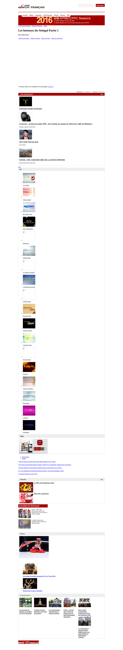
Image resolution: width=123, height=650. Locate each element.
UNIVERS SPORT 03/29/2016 (30, 109)
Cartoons (25, 418)
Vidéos (31, 15)
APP (68, 15)
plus (102, 94)
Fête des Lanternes (41, 494)
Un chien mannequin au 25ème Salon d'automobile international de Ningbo (47, 561)
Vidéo (45, 26)
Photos (56, 15)
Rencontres (26, 403)
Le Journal (26, 185)
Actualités (38, 15)
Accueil (25, 15)
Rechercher (100, 5)
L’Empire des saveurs (29, 287)
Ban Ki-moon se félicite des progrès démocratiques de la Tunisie (37, 461)
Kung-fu (25, 374)
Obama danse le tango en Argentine (32, 591)
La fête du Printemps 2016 (44, 483)
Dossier (62, 15)
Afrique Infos (27, 258)
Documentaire (27, 359)
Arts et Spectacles (28, 229)
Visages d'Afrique (37, 26)
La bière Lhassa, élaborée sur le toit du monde (40, 611)
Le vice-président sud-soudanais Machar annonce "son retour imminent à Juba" (41, 471)
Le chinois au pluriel (28, 272)
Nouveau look (27, 316)
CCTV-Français (47, 15)
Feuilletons (26, 432)
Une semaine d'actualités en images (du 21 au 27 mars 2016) (39, 576)
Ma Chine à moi (27, 214)
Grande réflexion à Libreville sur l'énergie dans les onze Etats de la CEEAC (40, 468)
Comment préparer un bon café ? (28, 474)
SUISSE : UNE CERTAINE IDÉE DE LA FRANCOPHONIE (42, 160)
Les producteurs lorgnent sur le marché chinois (54, 611)
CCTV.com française (24, 26)
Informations (25, 457)
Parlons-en (26, 243)
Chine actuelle (27, 200)
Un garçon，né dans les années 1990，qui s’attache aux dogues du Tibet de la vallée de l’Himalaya (55, 124)
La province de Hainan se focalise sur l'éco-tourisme (25, 611)
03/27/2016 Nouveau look (28, 142)
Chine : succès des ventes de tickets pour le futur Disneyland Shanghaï (69, 613)
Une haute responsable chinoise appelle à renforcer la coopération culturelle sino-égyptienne (45, 464)
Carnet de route (27, 345)
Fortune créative (27, 330)
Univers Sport (27, 301)
